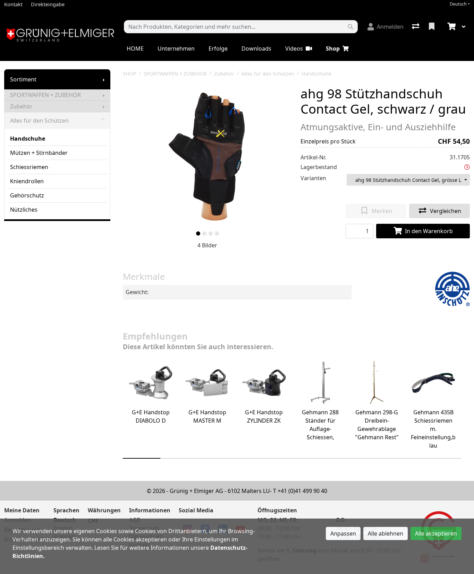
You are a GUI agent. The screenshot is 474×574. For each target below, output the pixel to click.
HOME (135, 48)
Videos (294, 48)
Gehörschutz (27, 195)
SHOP (129, 73)
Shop (333, 48)
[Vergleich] (416, 27)
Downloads (256, 48)
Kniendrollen (27, 181)
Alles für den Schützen (39, 120)
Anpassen (343, 533)
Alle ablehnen (385, 533)
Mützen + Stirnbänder (39, 153)
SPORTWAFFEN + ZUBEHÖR (45, 95)
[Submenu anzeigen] (104, 79)
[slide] (198, 233)
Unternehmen (176, 48)
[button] (467, 167)
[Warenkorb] (451, 26)
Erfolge (218, 48)
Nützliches (23, 209)
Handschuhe (27, 138)
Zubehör (21, 106)
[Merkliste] (432, 27)
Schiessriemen (29, 167)
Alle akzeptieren (436, 533)
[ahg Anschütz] (452, 288)
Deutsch (458, 4)
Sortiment (23, 79)
